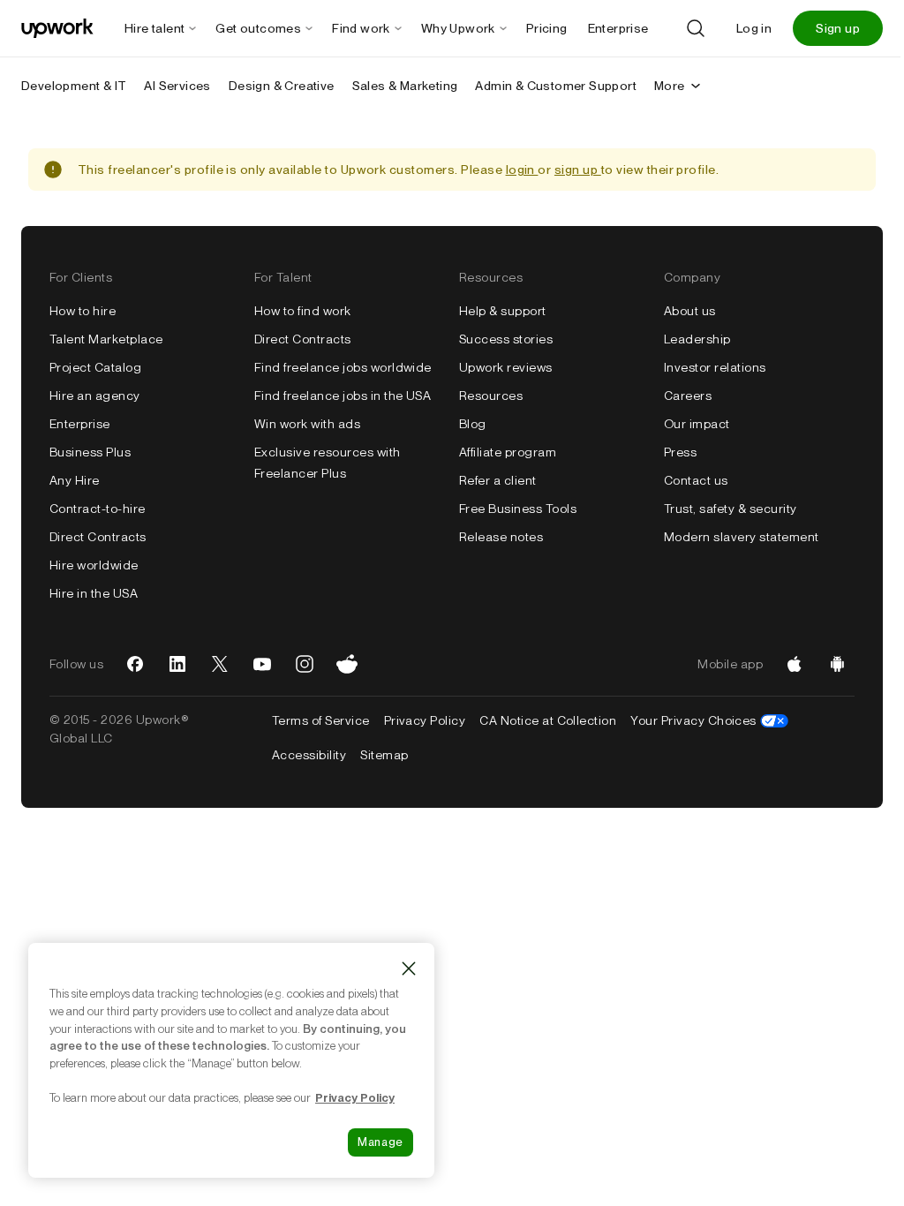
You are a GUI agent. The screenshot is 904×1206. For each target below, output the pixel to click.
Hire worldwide (94, 565)
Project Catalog (95, 367)
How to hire (82, 311)
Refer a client (498, 480)
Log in (754, 28)
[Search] (695, 28)
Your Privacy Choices (709, 720)
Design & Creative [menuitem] (282, 86)
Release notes (501, 537)
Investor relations (715, 367)
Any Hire (74, 480)
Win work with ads (307, 424)
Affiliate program (507, 452)
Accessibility (309, 755)
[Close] (409, 968)
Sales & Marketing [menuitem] (405, 86)
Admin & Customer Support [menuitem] (556, 86)
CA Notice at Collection (547, 720)
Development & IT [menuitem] (73, 86)
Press (680, 452)
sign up (577, 169)
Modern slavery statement (741, 537)
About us (690, 311)
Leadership (697, 339)
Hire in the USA (93, 593)
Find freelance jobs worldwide (343, 367)
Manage (380, 1142)
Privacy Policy (425, 720)
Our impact (697, 424)
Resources (491, 395)
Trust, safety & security (730, 508)
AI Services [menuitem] (177, 86)
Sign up (838, 28)
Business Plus (90, 452)
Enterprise (79, 424)
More (669, 86)
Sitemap (384, 755)
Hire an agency (94, 395)
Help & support (502, 311)
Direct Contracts (98, 537)
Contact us (696, 480)
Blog (472, 424)
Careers (688, 395)
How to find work (302, 311)
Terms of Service (321, 720)
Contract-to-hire (97, 508)
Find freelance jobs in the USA (342, 395)
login (522, 169)
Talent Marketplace (106, 339)
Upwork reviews (506, 367)
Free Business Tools (517, 508)
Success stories (506, 339)
